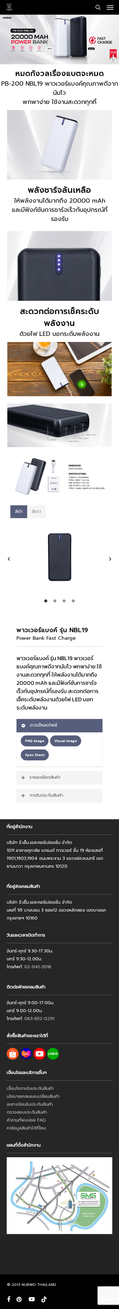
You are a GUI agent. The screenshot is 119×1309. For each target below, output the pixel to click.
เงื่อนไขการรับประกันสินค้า (30, 1088)
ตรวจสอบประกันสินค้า (27, 1112)
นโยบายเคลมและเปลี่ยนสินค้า (33, 1096)
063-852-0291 (39, 1019)
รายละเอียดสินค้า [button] (45, 777)
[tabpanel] (59, 562)
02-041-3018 (37, 967)
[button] (110, 7)
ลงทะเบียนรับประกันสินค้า (30, 1104)
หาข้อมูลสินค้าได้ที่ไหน (26, 1128)
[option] (59, 559)
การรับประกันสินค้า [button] (46, 795)
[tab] (18, 511)
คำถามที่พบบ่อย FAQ (26, 1120)
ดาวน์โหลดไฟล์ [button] (43, 725)
